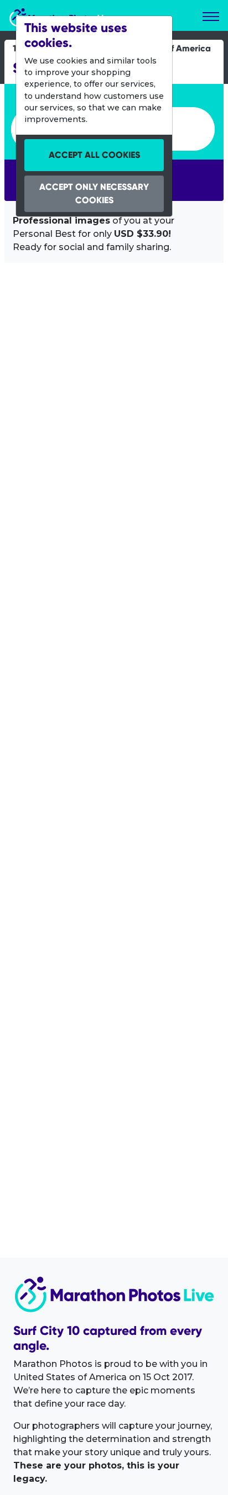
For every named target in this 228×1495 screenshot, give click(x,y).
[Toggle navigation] (211, 16)
